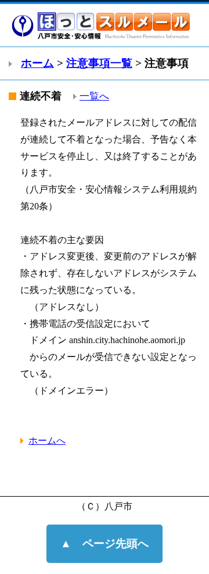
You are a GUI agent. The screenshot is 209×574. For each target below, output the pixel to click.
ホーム (37, 63)
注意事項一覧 (99, 63)
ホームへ (47, 440)
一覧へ (94, 96)
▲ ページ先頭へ (104, 543)
